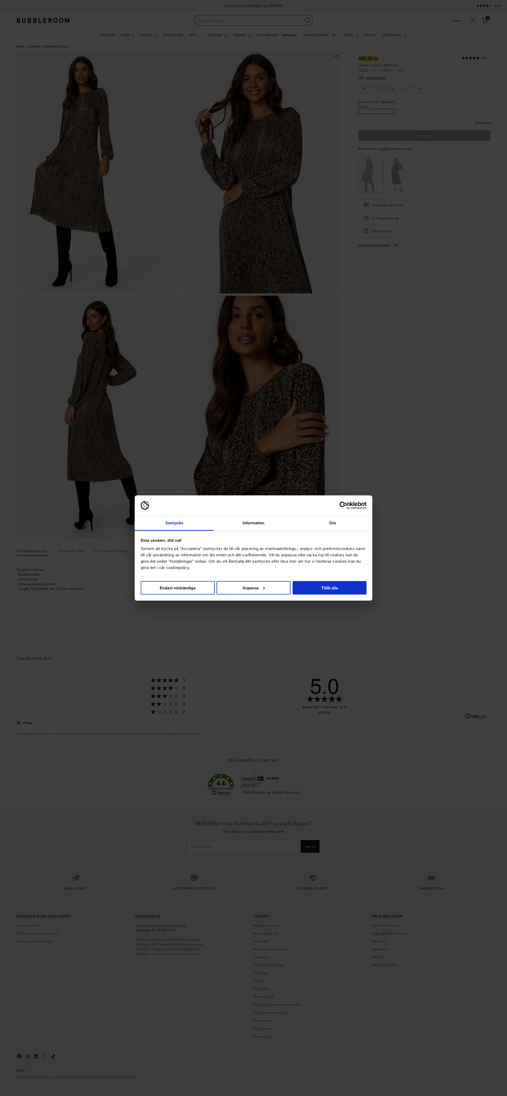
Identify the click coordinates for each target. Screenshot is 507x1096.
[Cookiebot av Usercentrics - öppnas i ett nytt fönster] (343, 506)
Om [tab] (332, 523)
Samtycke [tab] (174, 523)
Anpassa (250, 587)
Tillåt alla (329, 587)
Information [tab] (253, 523)
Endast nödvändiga (177, 587)
